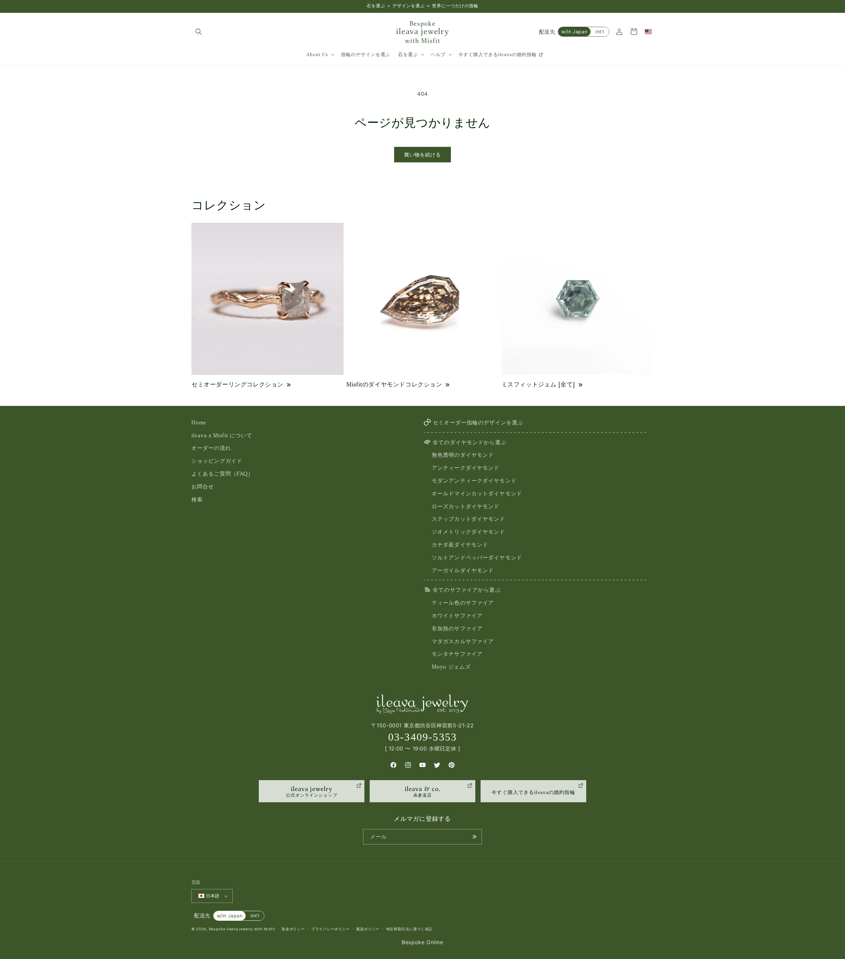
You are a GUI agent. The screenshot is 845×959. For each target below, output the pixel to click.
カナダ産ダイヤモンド (460, 544)
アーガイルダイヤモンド (463, 570)
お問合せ (202, 486)
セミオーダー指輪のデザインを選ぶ (478, 422)
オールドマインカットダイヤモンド (477, 493)
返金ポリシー (293, 929)
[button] (198, 31)
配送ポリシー (368, 929)
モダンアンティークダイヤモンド (474, 480)
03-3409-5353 (422, 737)
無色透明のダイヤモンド (463, 454)
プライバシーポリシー (330, 929)
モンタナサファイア (457, 653)
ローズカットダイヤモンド (465, 506)
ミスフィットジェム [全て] (538, 384)
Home (199, 422)
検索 (197, 499)
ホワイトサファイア (457, 615)
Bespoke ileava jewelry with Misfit (242, 929)
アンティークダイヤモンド (465, 467)
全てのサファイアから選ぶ (466, 589)
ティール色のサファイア (463, 602)
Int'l (599, 31)
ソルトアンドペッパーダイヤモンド (477, 557)
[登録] (474, 836)
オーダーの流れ (211, 448)
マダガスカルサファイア (463, 641)
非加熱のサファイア (457, 628)
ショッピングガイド (216, 460)
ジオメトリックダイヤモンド (468, 531)
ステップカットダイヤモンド (468, 518)
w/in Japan (574, 31)
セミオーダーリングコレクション (237, 384)
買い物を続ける (422, 154)
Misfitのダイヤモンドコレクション (394, 384)
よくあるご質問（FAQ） (222, 473)
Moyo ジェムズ (451, 666)
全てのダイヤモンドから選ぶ (469, 442)
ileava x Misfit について (221, 435)
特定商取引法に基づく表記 (409, 929)
